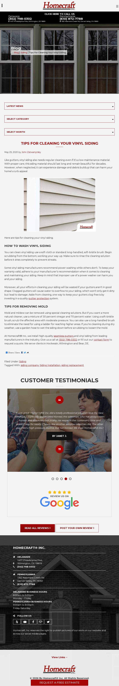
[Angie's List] (40, 621)
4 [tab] (66, 479)
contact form (101, 339)
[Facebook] (33, 621)
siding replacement (72, 365)
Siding (24, 52)
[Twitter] (48, 621)
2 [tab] (57, 479)
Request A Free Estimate (60, 682)
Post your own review (76, 528)
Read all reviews (37, 528)
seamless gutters (64, 336)
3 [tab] (61, 479)
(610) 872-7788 (71, 18)
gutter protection (38, 298)
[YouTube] (25, 621)
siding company (30, 365)
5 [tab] (70, 479)
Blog (16, 52)
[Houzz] (17, 621)
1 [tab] (53, 479)
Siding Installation (50, 365)
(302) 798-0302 (20, 18)
